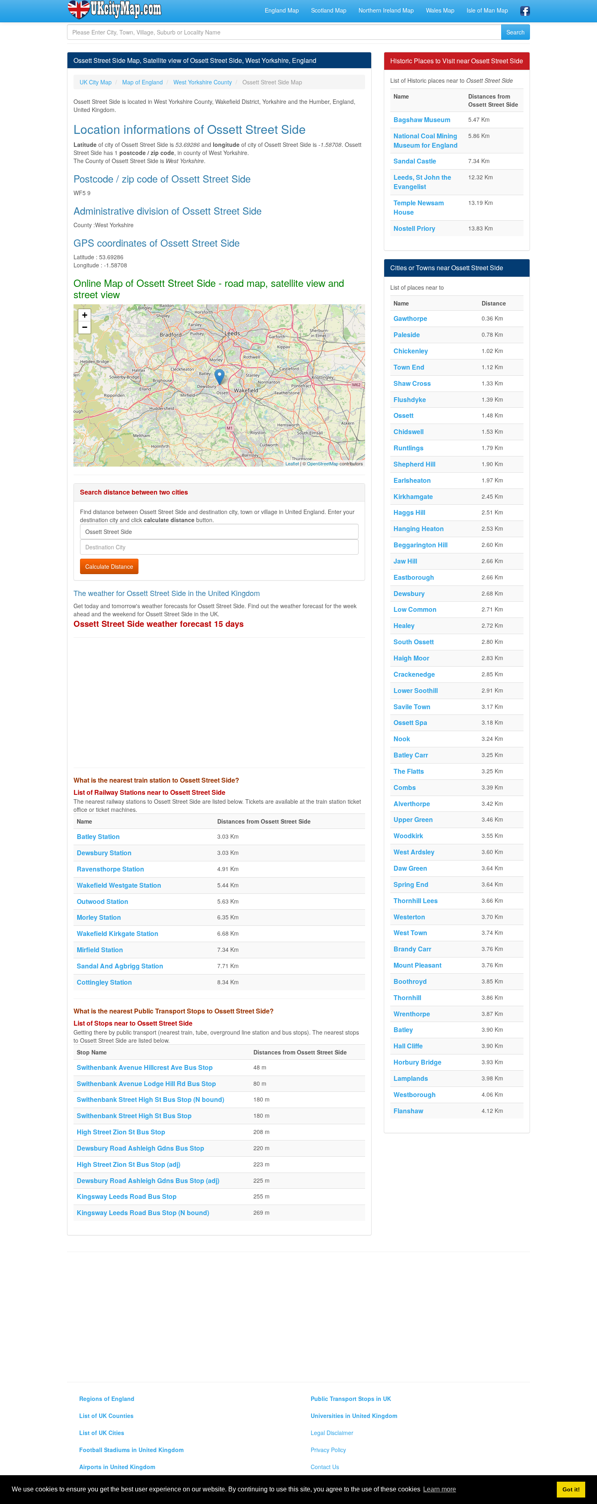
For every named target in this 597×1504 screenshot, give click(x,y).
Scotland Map (328, 10)
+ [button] (84, 315)
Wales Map (440, 10)
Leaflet (292, 463)
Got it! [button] (571, 1489)
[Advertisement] (219, 703)
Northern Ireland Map (386, 10)
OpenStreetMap (322, 463)
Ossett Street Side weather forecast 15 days (159, 623)
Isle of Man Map (487, 10)
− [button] (84, 327)
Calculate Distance (109, 566)
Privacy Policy (328, 1450)
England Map (282, 10)
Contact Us (325, 1467)
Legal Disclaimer (332, 1433)
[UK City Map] (114, 9)
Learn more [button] (439, 1489)
